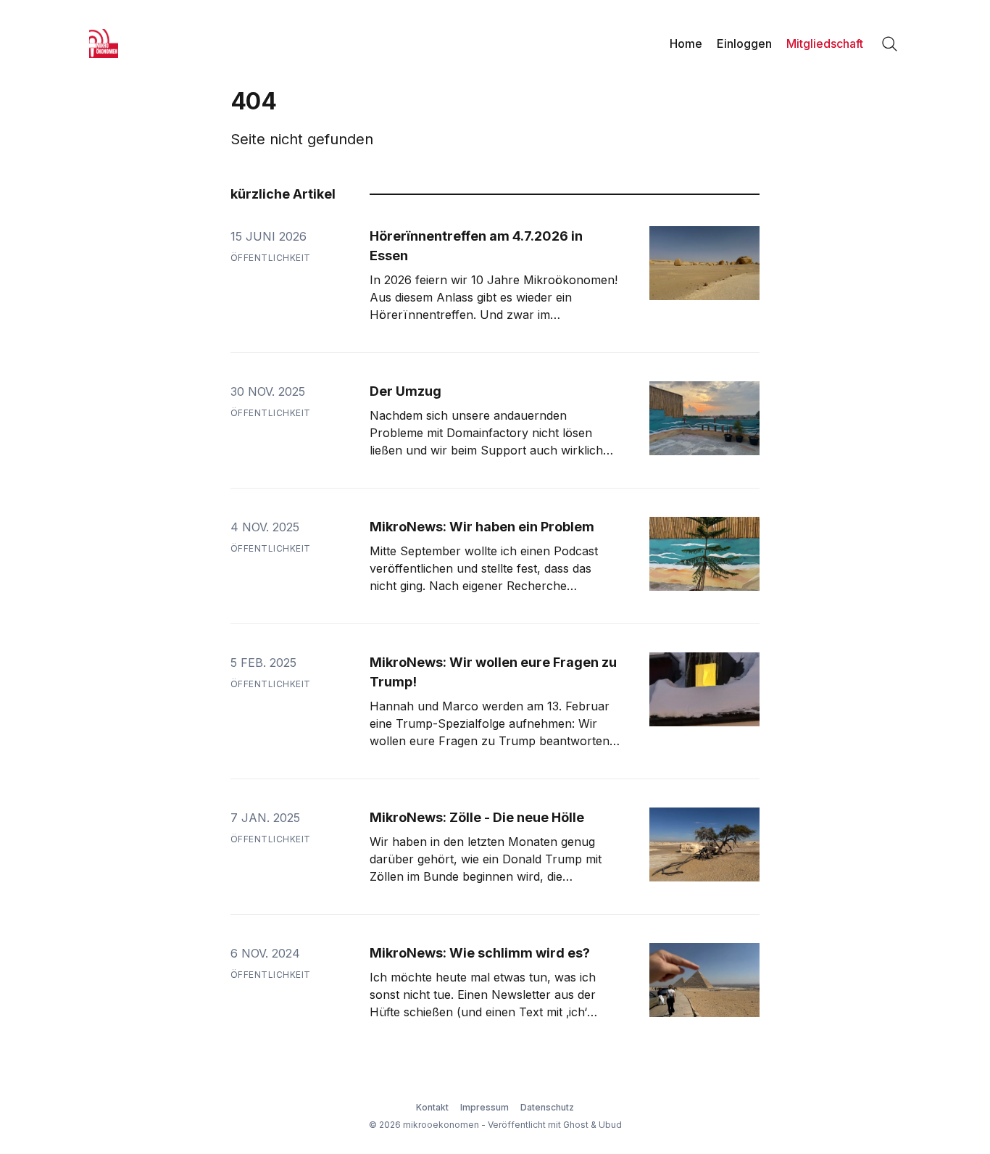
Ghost (575, 1124)
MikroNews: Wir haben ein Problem (482, 526)
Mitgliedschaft (824, 43)
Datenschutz (547, 1107)
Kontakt (432, 1107)
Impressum (484, 1107)
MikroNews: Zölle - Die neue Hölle (477, 817)
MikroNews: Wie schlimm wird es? (480, 952)
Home (686, 43)
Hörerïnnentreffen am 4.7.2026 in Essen (476, 245)
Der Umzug (405, 391)
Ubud (610, 1124)
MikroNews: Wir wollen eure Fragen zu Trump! (493, 672)
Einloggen (744, 43)
